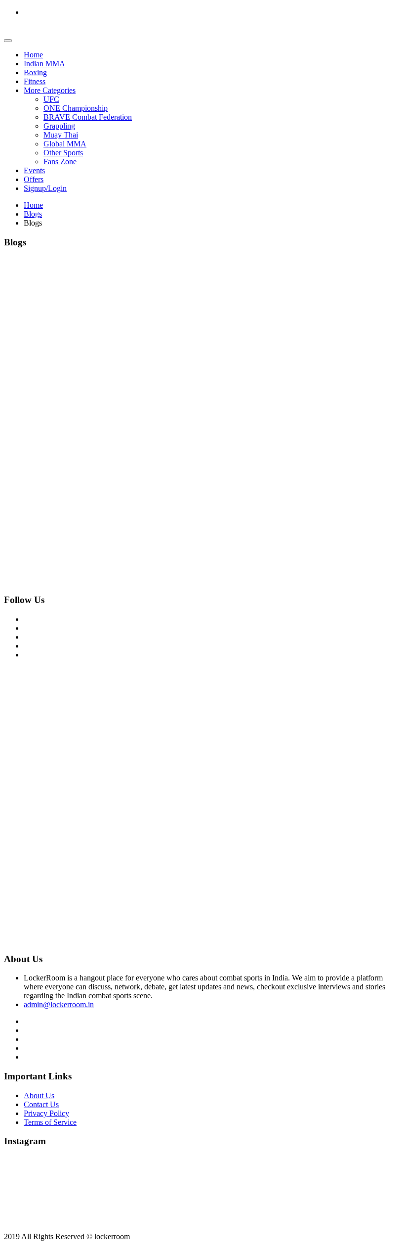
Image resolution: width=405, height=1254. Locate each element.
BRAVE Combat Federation (87, 117)
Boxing (35, 72)
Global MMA (64, 143)
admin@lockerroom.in (59, 1004)
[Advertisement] (202, 736)
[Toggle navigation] (8, 40)
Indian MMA (44, 63)
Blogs (33, 214)
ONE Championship (75, 108)
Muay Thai (60, 135)
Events (34, 170)
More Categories (50, 90)
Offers (33, 179)
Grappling (59, 126)
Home (33, 54)
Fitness (34, 81)
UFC (51, 99)
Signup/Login (45, 188)
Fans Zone (60, 161)
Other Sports (63, 152)
